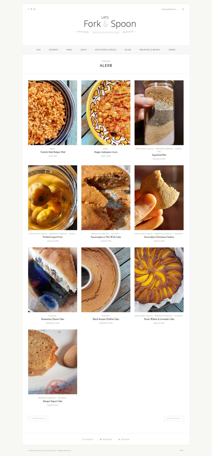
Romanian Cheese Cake (52, 319)
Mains (69, 49)
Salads (128, 49)
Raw (39, 49)
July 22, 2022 (52, 156)
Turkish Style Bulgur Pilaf (52, 152)
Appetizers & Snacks (105, 49)
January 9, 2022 (106, 241)
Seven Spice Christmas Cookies (159, 237)
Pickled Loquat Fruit (52, 237)
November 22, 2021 (106, 323)
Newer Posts (39, 418)
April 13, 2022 (106, 156)
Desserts (53, 49)
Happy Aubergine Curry (106, 152)
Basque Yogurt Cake (52, 401)
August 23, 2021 (159, 323)
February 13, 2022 (159, 159)
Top (181, 450)
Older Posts (173, 418)
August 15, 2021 (52, 405)
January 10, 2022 (53, 241)
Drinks (172, 49)
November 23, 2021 (52, 323)
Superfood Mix (159, 155)
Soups (84, 49)
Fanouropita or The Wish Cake (106, 237)
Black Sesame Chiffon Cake (106, 319)
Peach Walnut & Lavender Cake (159, 319)
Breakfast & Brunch (150, 49)
